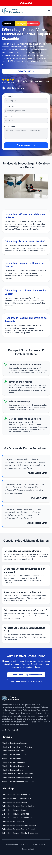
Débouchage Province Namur (14, 821)
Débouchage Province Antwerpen (16, 794)
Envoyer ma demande (26, 145)
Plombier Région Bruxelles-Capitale (17, 747)
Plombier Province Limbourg (14, 762)
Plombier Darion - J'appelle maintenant (26, 675)
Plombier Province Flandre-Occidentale (18, 781)
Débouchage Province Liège (14, 810)
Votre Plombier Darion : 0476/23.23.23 (26, 682)
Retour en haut (28, 849)
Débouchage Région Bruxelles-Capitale (18, 798)
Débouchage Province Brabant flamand (18, 829)
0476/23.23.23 (26, 3)
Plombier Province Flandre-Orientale (17, 774)
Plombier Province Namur (13, 770)
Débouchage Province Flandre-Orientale (19, 825)
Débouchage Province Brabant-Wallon (18, 806)
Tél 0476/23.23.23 (26, 71)
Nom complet (9, 97)
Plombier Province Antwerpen (14, 743)
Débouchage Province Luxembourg (17, 818)
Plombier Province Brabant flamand (17, 778)
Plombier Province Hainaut (13, 751)
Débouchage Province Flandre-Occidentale (20, 833)
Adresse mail (9, 106)
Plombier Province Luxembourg (15, 766)
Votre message (10, 126)
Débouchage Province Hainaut (14, 802)
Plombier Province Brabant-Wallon (16, 754)
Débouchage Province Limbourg (15, 814)
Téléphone (8, 116)
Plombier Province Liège (12, 758)
